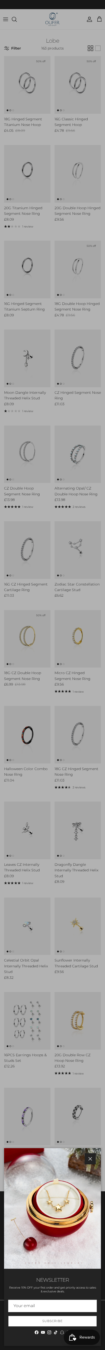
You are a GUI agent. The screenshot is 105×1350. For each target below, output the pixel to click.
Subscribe (52, 1321)
